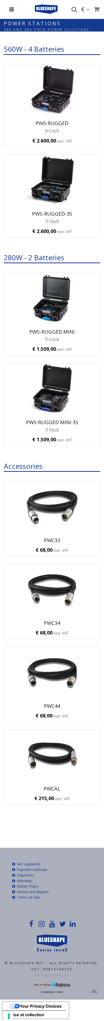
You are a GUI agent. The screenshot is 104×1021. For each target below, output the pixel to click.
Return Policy (27, 886)
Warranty (24, 880)
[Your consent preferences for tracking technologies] (9, 1016)
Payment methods (31, 869)
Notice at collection (25, 1014)
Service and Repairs (32, 891)
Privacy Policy (52, 975)
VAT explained (28, 864)
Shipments (25, 875)
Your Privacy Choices (41, 1006)
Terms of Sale (28, 897)
